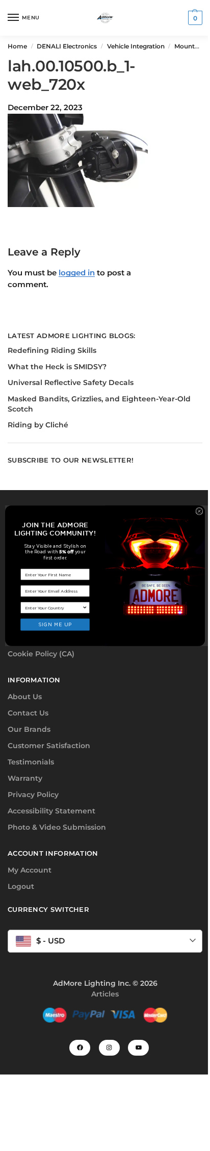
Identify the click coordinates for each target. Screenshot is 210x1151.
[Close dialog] (199, 511)
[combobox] (54, 607)
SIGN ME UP (54, 624)
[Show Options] (84, 607)
